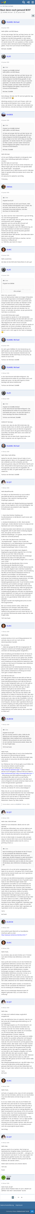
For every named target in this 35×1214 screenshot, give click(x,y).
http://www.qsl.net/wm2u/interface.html (13, 935)
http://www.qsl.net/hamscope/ (10, 769)
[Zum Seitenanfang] (32, 1211)
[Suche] (23, 2)
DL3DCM (18, 804)
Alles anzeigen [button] (17, 291)
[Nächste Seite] (21, 1197)
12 (18, 1197)
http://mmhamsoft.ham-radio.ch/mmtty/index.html (16, 773)
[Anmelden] (28, 2)
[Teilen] (33, 15)
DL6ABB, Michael (8, 12)
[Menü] (32, 2)
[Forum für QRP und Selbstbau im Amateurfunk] (3, 2)
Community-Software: (17, 1211)
